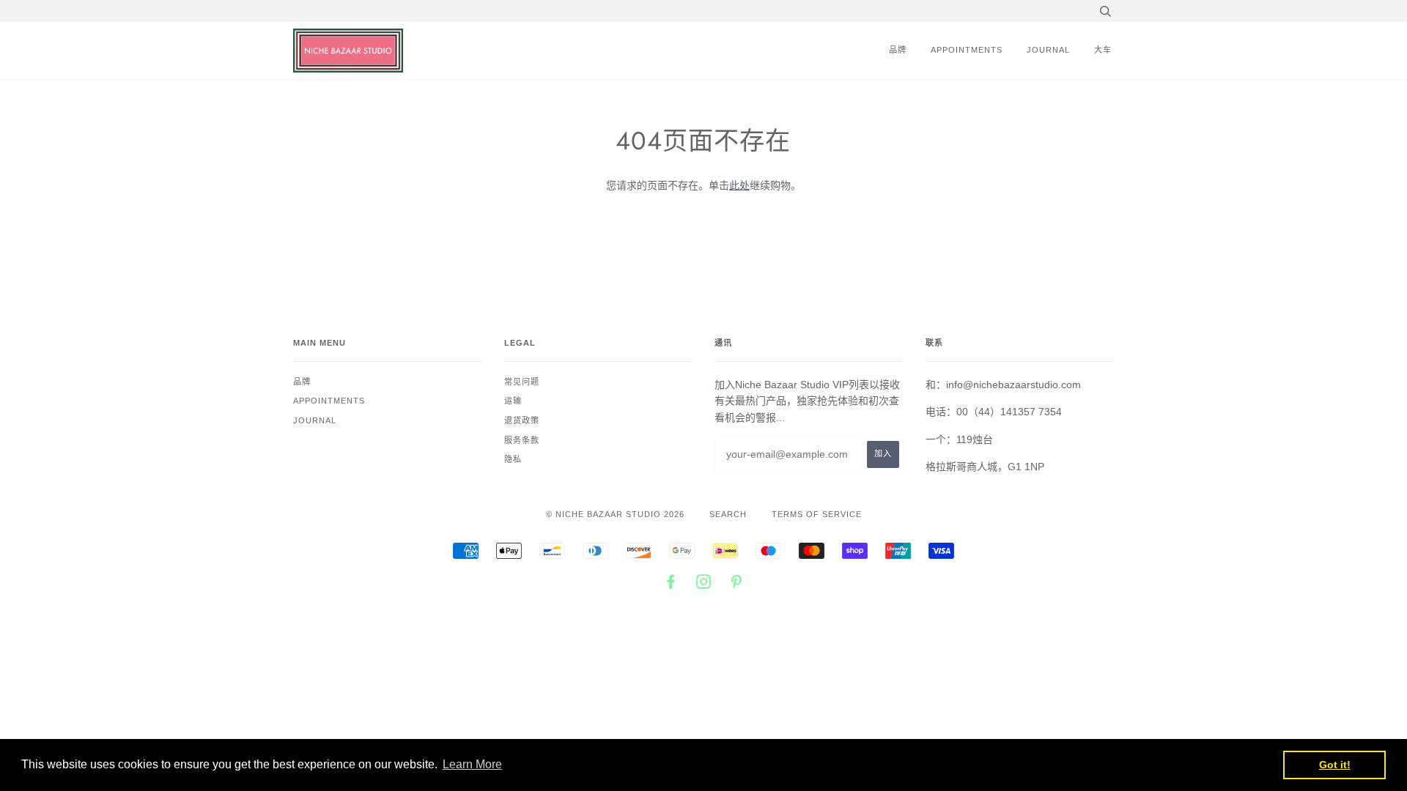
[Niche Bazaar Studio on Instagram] (704, 584)
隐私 (513, 459)
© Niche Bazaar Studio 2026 (615, 514)
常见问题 (521, 381)
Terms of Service (817, 514)
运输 (513, 400)
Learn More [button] (472, 764)
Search (728, 514)
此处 (739, 185)
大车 (1103, 49)
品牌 (897, 49)
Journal (1048, 49)
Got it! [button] (1335, 764)
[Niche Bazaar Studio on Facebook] (671, 584)
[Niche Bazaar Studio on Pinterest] (737, 584)
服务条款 (521, 440)
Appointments (966, 49)
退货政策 (521, 420)
